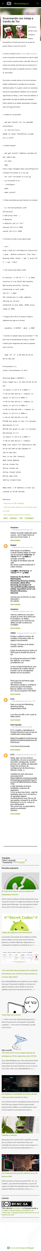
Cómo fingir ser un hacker (11, 1015)
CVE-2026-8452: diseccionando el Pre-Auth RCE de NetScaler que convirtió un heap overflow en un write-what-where (19, 974)
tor (20, 518)
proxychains (33, 54)
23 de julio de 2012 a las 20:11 (26, 633)
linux (5, 518)
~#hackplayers (21, 3)
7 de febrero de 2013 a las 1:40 (25, 754)
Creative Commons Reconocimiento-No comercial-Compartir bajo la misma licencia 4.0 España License (20, 1212)
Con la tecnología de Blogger (22, 1248)
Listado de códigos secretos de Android (17, 932)
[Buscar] (37, 3)
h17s (12, 699)
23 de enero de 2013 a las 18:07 (21, 727)
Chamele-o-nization (9, 1135)
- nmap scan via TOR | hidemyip (13, 503)
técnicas (13, 518)
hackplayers (17, 1208)
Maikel (13, 545)
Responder (15, 540)
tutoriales (29, 518)
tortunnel (23, 54)
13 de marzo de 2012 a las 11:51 (21, 529)
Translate (21, 863)
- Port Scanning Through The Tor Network (17, 515)
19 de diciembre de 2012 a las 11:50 (23, 701)
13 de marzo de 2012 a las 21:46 (21, 611)
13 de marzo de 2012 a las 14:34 (21, 547)
